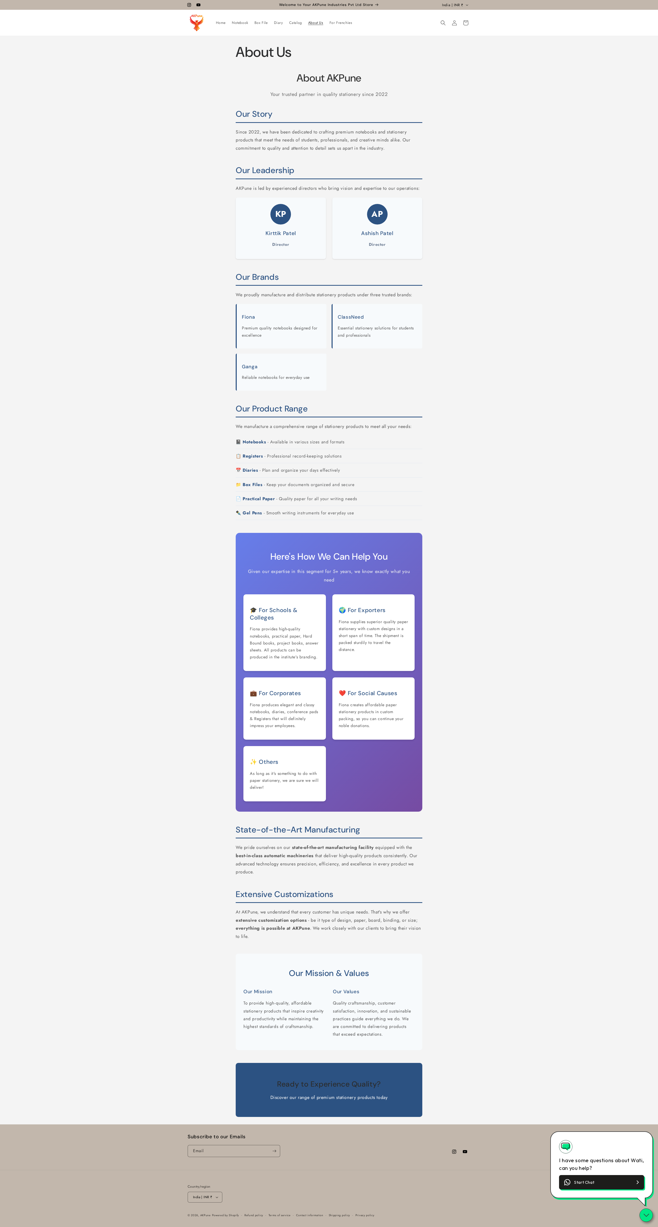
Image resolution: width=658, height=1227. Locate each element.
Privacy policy (364, 1215)
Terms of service (280, 1215)
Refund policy (253, 1215)
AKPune (205, 1215)
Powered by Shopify (225, 1215)
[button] (443, 23)
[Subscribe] (274, 1151)
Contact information (309, 1215)
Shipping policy (339, 1215)
